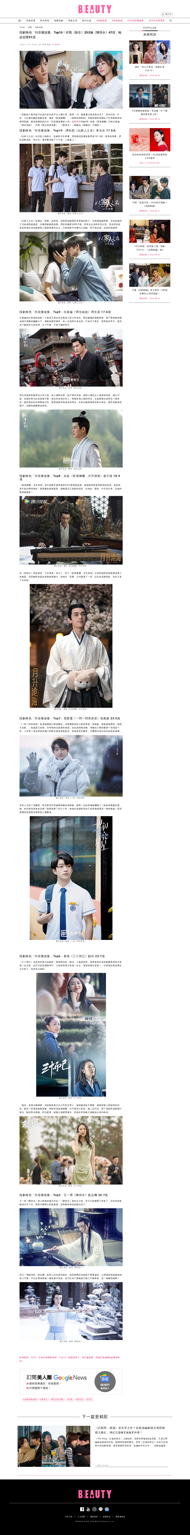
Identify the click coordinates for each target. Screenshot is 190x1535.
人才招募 (81, 1517)
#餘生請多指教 (57, 1399)
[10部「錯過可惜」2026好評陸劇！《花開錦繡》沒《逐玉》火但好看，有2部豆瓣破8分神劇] (149, 187)
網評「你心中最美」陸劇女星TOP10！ (150, 69)
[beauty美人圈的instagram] (95, 1509)
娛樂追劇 (58, 20)
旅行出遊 (86, 20)
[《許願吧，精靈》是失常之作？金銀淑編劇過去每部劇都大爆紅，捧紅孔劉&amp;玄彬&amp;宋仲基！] (53, 1446)
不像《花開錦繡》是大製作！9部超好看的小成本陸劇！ (150, 292)
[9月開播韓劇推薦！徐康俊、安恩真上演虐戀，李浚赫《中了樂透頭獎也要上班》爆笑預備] (149, 96)
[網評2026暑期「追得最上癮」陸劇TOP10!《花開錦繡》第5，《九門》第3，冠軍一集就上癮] (149, 231)
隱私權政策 (120, 1517)
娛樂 (30, 27)
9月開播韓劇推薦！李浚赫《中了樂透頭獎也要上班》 (150, 112)
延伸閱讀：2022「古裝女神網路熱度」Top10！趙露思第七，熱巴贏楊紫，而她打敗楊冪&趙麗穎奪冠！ (70, 1359)
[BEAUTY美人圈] (95, 9)
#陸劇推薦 (101, 20)
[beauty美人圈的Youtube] (89, 1509)
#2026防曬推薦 (135, 20)
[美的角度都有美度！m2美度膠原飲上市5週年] (149, 139)
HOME (22, 27)
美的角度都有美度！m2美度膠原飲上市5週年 (149, 156)
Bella (57, 44)
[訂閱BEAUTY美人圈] (107, 1509)
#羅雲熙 (79, 1399)
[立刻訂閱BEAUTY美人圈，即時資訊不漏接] (71, 1382)
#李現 (89, 1399)
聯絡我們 (94, 1517)
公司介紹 (68, 1517)
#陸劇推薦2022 (30, 1399)
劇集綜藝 (39, 27)
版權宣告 (107, 1517)
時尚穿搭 (44, 20)
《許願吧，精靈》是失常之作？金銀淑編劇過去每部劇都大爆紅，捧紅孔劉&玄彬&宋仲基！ (130, 1430)
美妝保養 (30, 20)
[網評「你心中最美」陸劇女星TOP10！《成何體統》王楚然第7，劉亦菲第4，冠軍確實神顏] (149, 52)
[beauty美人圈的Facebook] (82, 1509)
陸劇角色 (76, 121)
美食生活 (72, 20)
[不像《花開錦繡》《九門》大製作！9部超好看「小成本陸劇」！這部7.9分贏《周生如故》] (149, 275)
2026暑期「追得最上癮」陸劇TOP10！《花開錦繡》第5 (150, 248)
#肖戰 (70, 1399)
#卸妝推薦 (117, 20)
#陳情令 (43, 1399)
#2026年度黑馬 (157, 20)
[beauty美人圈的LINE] (101, 1509)
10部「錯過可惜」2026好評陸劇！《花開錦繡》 (150, 204)
